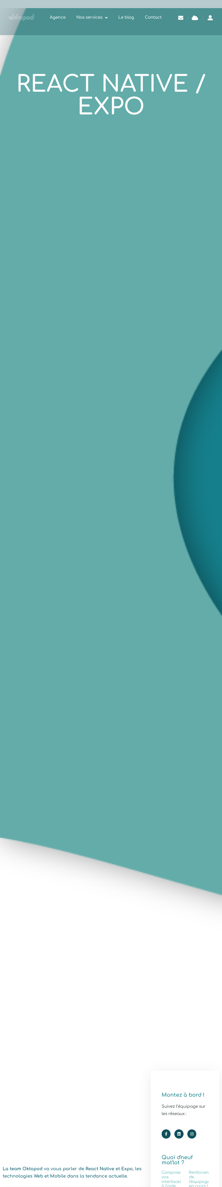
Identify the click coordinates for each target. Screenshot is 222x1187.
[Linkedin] (179, 1134)
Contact (153, 17)
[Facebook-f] (166, 1134)
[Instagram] (192, 1134)
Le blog (126, 17)
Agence (58, 17)
